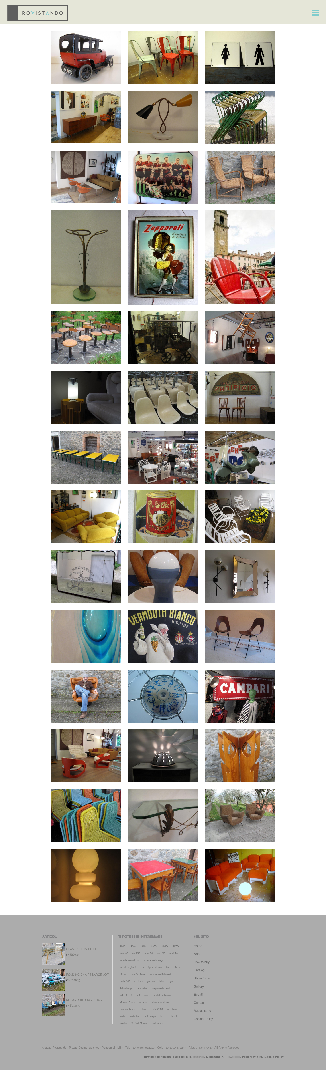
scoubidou (172, 1009)
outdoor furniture (160, 1002)
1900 (122, 946)
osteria (143, 1002)
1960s (165, 946)
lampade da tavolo (161, 988)
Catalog (199, 969)
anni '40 (136, 953)
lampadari (142, 988)
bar (168, 967)
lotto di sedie (126, 995)
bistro (177, 967)
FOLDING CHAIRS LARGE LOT (87, 975)
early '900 (125, 981)
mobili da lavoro (162, 995)
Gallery (199, 986)
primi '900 (158, 1009)
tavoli (174, 1016)
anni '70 (173, 953)
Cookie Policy (203, 1018)
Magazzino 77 (215, 1057)
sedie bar (135, 1016)
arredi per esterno (152, 967)
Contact (199, 1002)
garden (151, 981)
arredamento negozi (154, 960)
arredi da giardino (129, 967)
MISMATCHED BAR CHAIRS (85, 1000)
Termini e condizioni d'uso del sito (167, 1057)
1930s (132, 946)
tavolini (123, 1023)
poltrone (144, 1009)
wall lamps (157, 1023)
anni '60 (161, 953)
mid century (143, 995)
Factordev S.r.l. (252, 1057)
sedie (123, 1016)
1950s (154, 946)
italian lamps (126, 988)
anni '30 (124, 953)
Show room (202, 978)
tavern (163, 1016)
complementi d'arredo (160, 974)
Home (198, 945)
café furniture (138, 974)
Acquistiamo (202, 1010)
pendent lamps (128, 1009)
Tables (74, 954)
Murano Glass (127, 1002)
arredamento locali (129, 960)
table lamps (150, 1016)
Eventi (198, 994)
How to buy (202, 961)
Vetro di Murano (139, 1023)
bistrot (123, 974)
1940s (143, 946)
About (198, 953)
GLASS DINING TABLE (81, 949)
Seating (74, 980)
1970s (176, 946)
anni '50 (149, 953)
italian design (166, 981)
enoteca (138, 981)
